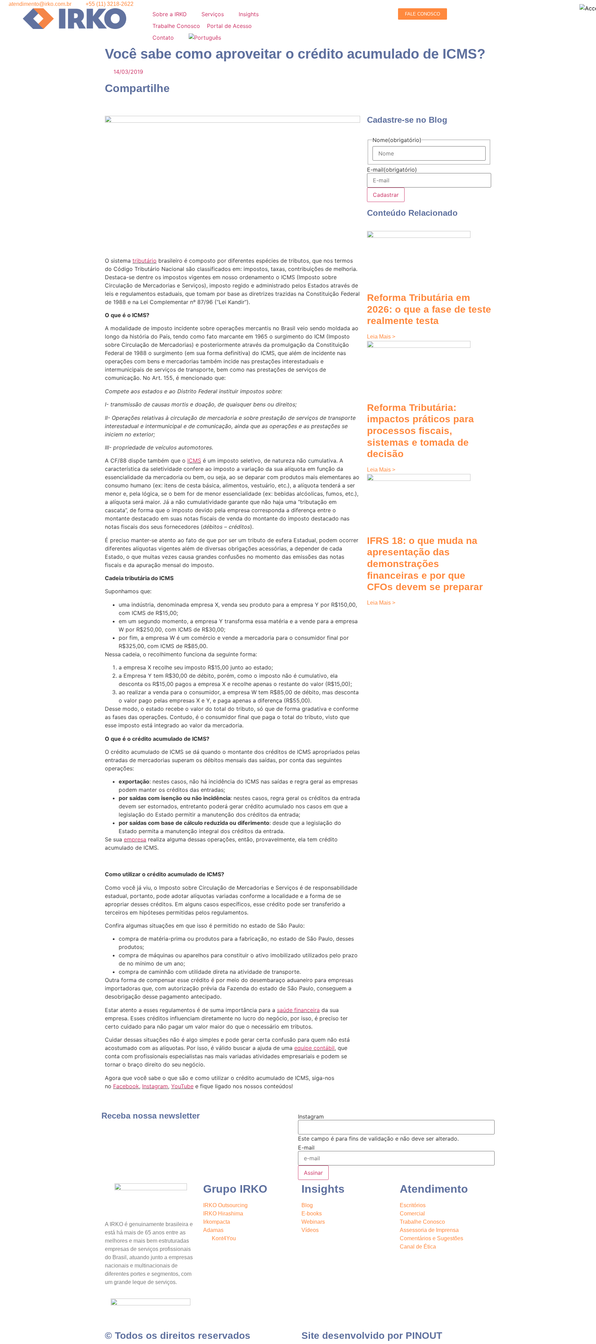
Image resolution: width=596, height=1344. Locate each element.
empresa (135, 839)
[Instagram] (348, 1250)
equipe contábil (314, 1047)
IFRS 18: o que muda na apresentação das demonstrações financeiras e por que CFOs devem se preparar (425, 563)
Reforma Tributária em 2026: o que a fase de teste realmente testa (429, 309)
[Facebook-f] (329, 1250)
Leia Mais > (381, 337)
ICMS (194, 460)
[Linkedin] (310, 1250)
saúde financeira (298, 1010)
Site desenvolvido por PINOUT (371, 1335)
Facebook (126, 1086)
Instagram (155, 1086)
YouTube (182, 1086)
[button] (173, 14)
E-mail (392, 169)
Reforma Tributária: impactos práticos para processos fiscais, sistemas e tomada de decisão (420, 430)
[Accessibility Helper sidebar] (587, 8)
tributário (144, 260)
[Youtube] (367, 1250)
